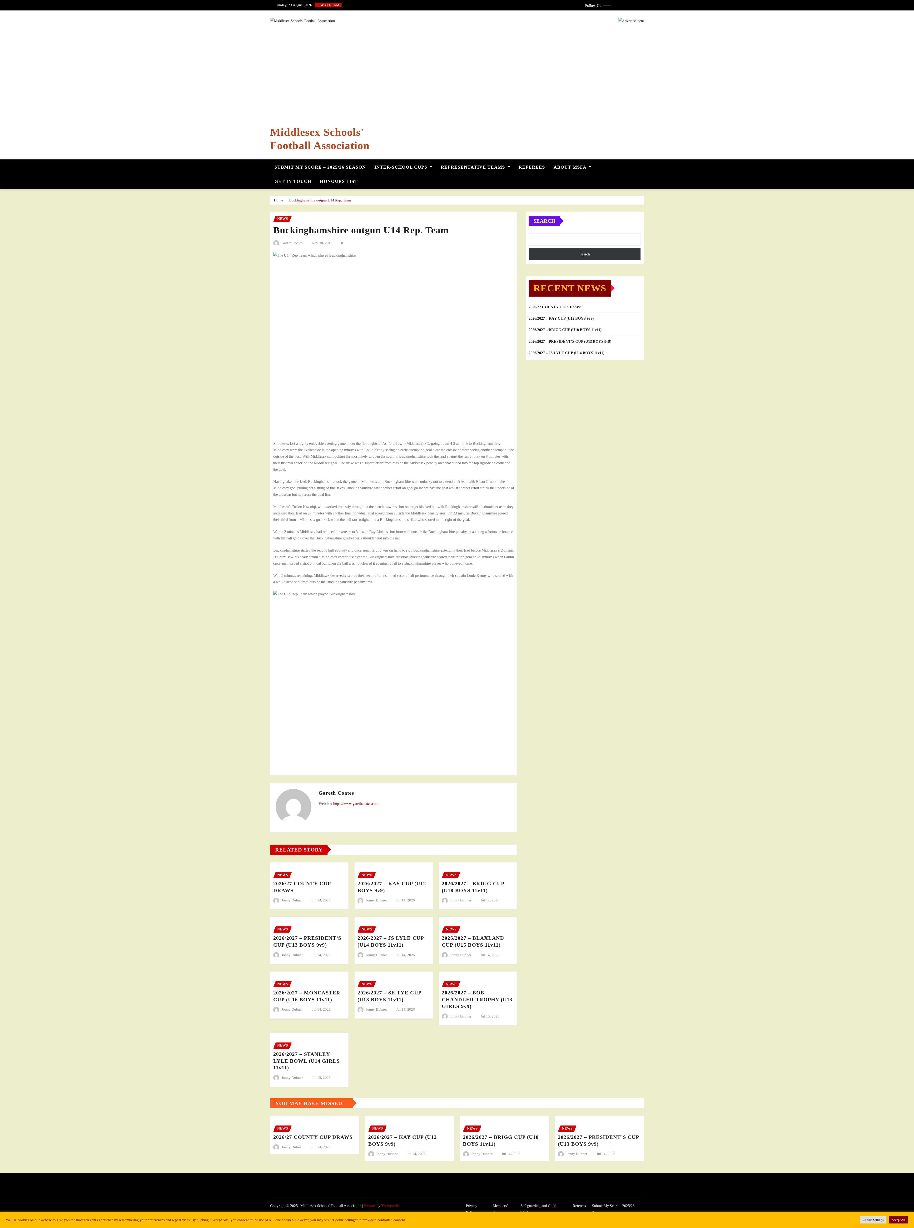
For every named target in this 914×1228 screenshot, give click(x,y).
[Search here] (642, 166)
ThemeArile (390, 1206)
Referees (532, 167)
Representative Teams (474, 167)
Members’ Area (500, 1209)
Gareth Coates (292, 243)
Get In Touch (292, 181)
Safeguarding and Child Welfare (538, 1209)
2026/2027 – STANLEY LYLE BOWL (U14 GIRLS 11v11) (306, 1061)
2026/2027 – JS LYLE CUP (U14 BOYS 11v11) (566, 353)
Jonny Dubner (292, 900)
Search (544, 221)
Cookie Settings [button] (873, 1220)
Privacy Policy (471, 1209)
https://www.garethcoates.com (355, 804)
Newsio (370, 1206)
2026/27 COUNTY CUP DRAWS (555, 307)
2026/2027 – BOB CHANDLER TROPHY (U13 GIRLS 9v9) (477, 999)
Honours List (339, 181)
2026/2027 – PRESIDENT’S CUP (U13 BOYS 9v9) (570, 341)
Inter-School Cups (401, 167)
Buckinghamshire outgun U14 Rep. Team (320, 200)
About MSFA (571, 167)
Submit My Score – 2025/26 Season (320, 167)
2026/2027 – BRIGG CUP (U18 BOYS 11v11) (565, 330)
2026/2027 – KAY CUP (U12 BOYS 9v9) (561, 318)
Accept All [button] (898, 1220)
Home (278, 200)
